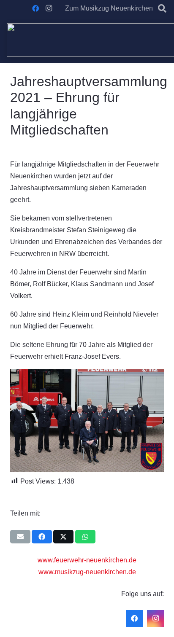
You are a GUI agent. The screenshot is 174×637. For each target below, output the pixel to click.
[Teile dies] (42, 536)
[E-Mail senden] (20, 536)
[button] (162, 8)
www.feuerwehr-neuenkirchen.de (87, 560)
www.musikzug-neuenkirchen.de (87, 571)
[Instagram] (49, 8)
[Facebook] (35, 8)
